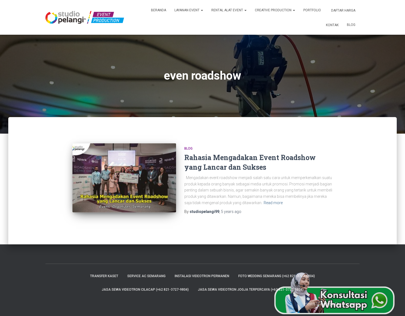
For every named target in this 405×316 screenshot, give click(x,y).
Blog (351, 25)
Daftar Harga (342, 10)
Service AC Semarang (146, 276)
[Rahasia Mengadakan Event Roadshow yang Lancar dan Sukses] (124, 177)
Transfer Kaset (104, 276)
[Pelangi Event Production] (84, 17)
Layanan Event (187, 10)
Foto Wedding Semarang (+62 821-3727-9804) (276, 276)
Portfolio (312, 10)
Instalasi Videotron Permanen (202, 276)
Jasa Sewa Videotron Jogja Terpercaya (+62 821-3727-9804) (251, 289)
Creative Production (273, 10)
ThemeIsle (351, 304)
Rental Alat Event (227, 10)
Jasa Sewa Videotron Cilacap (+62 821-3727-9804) (145, 289)
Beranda (158, 10)
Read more (273, 203)
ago (231, 211)
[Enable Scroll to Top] (394, 305)
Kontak (332, 25)
